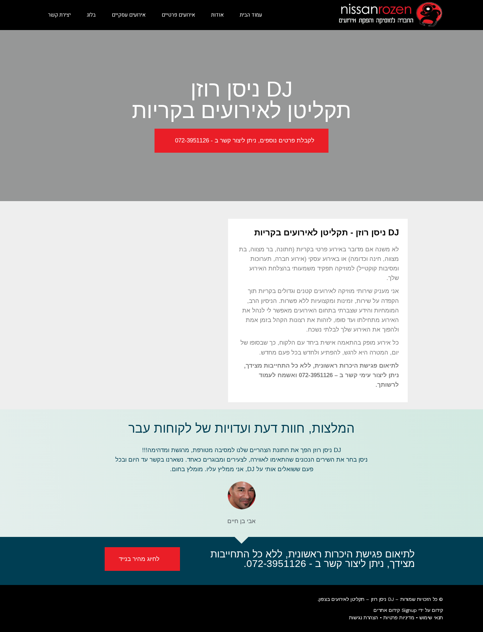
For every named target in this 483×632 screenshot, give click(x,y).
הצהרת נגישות (363, 617)
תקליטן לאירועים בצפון (342, 599)
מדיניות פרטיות (398, 617)
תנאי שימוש (431, 617)
